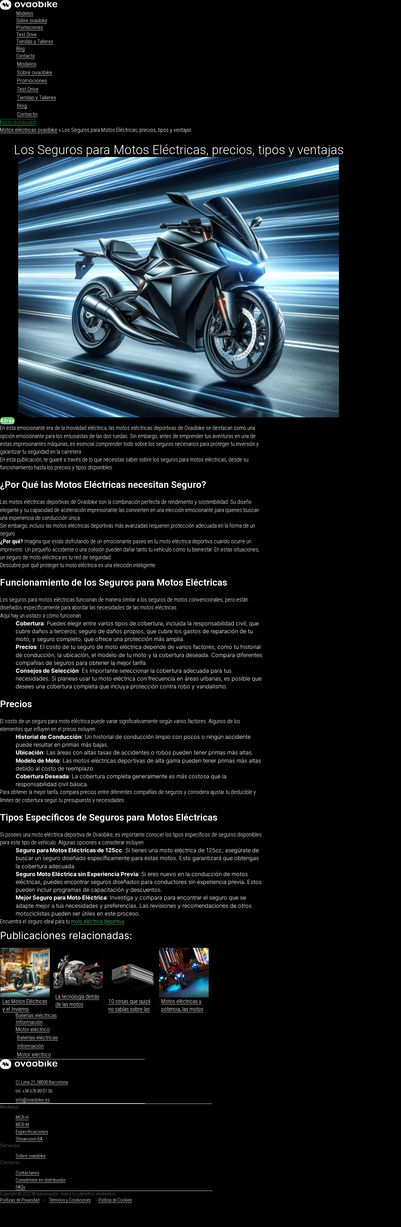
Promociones (29, 27)
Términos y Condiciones (70, 1200)
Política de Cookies (115, 1200)
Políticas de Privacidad (19, 1200)
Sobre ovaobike (31, 20)
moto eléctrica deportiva (97, 921)
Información (29, 1022)
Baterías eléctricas (36, 1015)
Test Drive (26, 35)
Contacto (25, 56)
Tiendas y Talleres (34, 41)
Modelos (24, 13)
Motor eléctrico (33, 1029)
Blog (20, 49)
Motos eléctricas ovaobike (28, 130)
